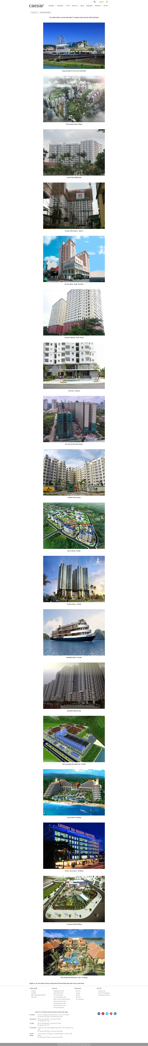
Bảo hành (97, 5)
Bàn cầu (78, 991)
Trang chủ (34, 12)
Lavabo (78, 993)
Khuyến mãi (101, 991)
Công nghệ (89, 5)
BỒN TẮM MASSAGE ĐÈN (38, 995)
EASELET (33, 991)
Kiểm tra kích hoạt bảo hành (62, 999)
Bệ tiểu (78, 995)
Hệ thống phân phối (104, 995)
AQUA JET (34, 997)
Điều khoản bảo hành (60, 1001)
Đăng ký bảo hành (59, 991)
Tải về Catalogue (58, 995)
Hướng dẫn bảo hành (60, 1003)
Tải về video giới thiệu (60, 997)
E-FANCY (33, 993)
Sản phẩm (51, 5)
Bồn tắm (78, 997)
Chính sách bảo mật (59, 1005)
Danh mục (74, 5)
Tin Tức (68, 5)
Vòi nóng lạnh (80, 999)
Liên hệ (105, 5)
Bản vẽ (82, 5)
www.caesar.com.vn (85, 1045)
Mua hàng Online (58, 993)
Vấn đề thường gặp (103, 993)
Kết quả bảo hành (59, 1007)
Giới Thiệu (60, 5)
